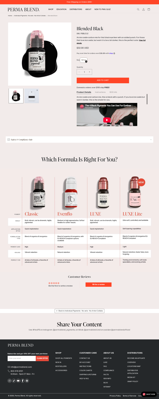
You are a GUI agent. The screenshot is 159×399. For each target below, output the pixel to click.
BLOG (106, 383)
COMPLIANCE (109, 370)
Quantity (80, 67)
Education (61, 9)
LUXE (105, 362)
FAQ (105, 366)
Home (10, 16)
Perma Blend (20, 396)
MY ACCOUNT (85, 362)
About (88, 9)
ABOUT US (108, 358)
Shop (50, 9)
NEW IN (58, 362)
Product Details (84, 92)
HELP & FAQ (84, 379)
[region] (112, 110)
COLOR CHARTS (86, 370)
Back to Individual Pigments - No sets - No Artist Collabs (80, 311)
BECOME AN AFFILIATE (136, 358)
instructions (100, 92)
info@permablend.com (21, 367)
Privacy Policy (115, 396)
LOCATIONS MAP (134, 366)
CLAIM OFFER (42, 358)
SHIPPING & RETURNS (88, 375)
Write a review (98, 285)
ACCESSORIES (61, 370)
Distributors (76, 9)
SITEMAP (107, 387)
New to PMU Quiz (103, 9)
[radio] (83, 60)
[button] (138, 9)
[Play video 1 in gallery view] (31, 96)
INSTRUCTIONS (85, 366)
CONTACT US (85, 358)
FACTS (106, 375)
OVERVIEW (131, 362)
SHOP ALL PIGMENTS (63, 358)
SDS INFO (107, 379)
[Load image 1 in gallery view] (16, 96)
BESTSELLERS (61, 366)
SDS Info (113, 92)
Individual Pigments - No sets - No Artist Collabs (30, 16)
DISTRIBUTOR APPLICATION (132, 371)
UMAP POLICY (132, 382)
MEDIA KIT (131, 377)
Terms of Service (129, 396)
